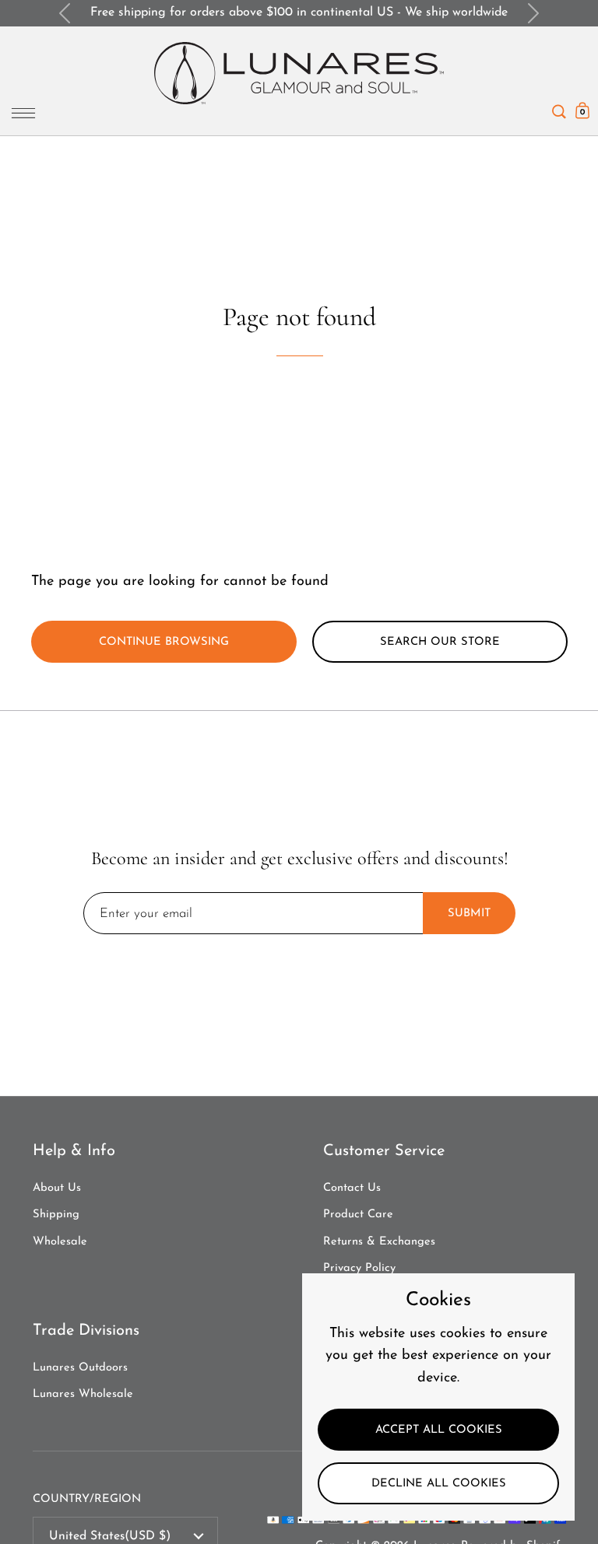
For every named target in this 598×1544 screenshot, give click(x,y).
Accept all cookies (438, 1430)
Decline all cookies (438, 1484)
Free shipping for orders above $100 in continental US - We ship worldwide (299, 12)
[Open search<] (559, 108)
